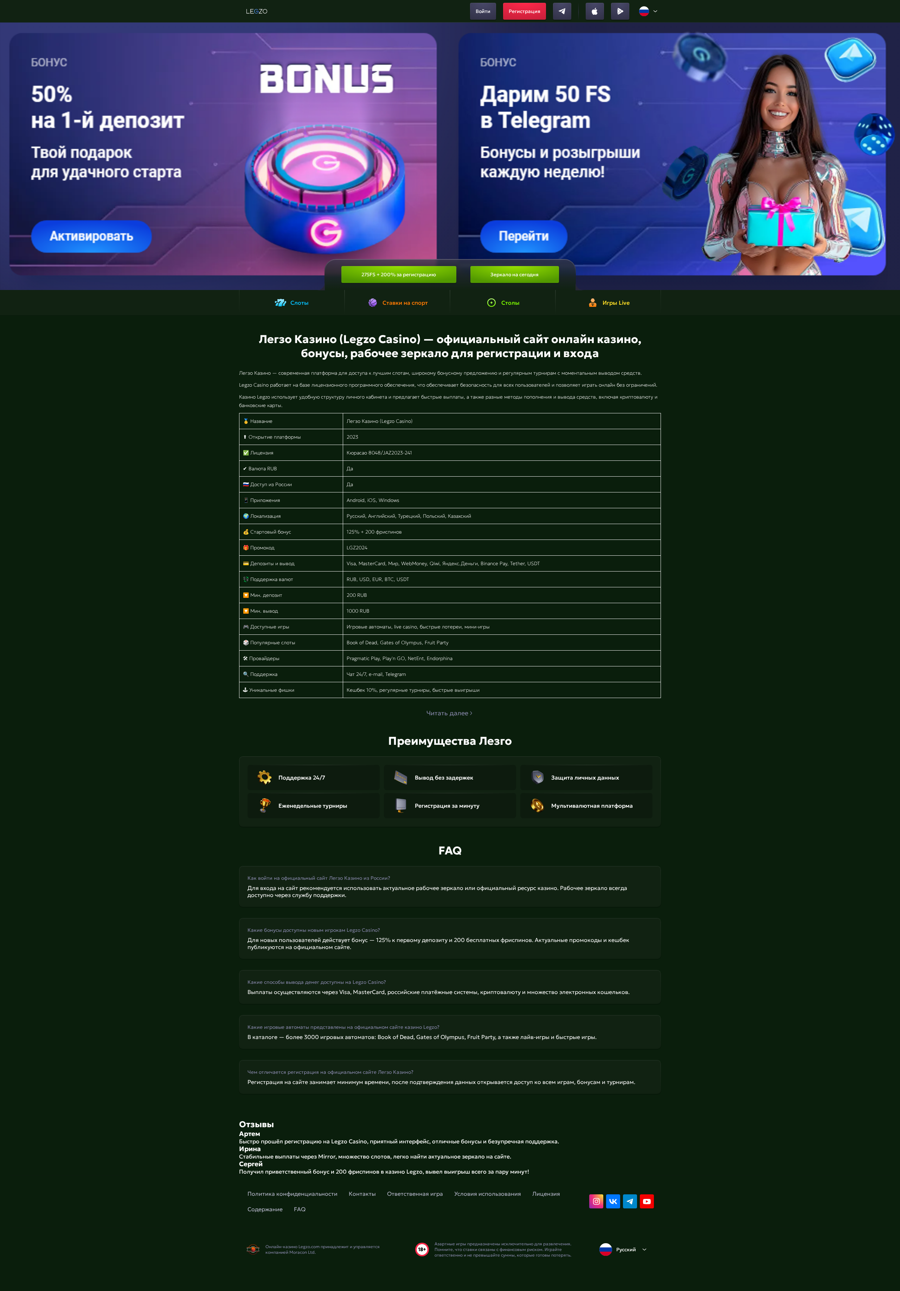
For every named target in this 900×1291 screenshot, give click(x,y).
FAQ (300, 1209)
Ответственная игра (415, 1193)
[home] (257, 11)
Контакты (362, 1193)
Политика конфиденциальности (293, 1193)
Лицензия (546, 1193)
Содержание (265, 1209)
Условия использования (487, 1193)
